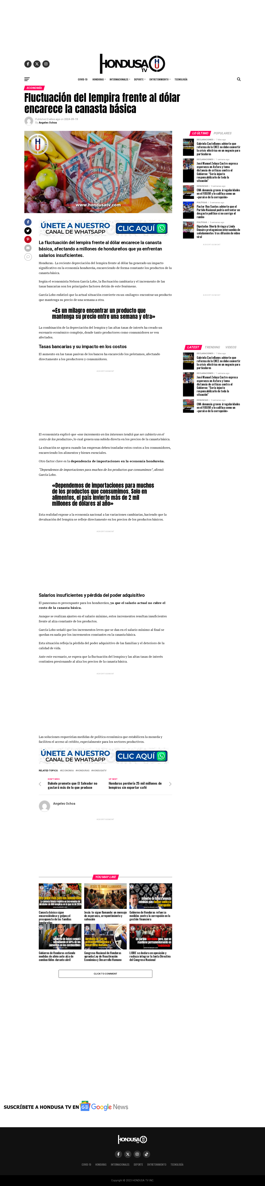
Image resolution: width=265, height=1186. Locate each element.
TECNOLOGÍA (181, 79)
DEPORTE (138, 79)
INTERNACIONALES (119, 79)
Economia (67, 771)
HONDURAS (98, 79)
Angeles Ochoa (48, 122)
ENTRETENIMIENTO (159, 79)
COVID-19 (82, 79)
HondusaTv (99, 771)
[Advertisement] (132, 25)
